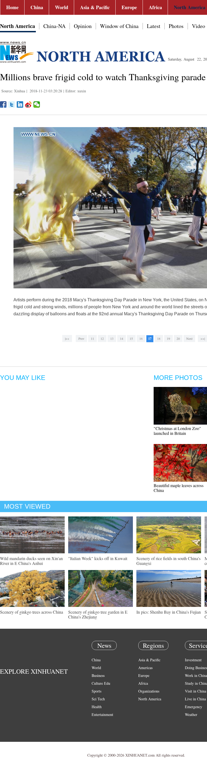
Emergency (193, 706)
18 (158, 338)
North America (17, 26)
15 (131, 338)
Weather (191, 714)
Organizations (148, 691)
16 (141, 338)
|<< (67, 338)
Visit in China (195, 691)
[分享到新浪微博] (28, 104)
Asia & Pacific (95, 7)
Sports (96, 691)
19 (168, 338)
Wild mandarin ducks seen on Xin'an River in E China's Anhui (31, 560)
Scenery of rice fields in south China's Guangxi (168, 560)
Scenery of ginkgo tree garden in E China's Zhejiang (97, 614)
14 (121, 338)
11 (92, 338)
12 (102, 338)
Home (12, 7)
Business (98, 675)
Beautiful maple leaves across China (178, 488)
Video (198, 26)
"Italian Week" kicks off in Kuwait (97, 558)
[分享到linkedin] (20, 104)
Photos (176, 26)
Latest (153, 26)
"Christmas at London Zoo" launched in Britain (177, 430)
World (61, 7)
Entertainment (102, 714)
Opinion (83, 26)
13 (111, 338)
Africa (155, 7)
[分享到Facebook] (3, 104)
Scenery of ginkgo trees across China (31, 612)
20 (178, 338)
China (36, 7)
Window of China (119, 26)
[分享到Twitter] (11, 104)
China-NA (54, 26)
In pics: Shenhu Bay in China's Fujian (168, 612)
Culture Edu (101, 683)
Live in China (195, 698)
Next (189, 338)
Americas (145, 667)
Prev (81, 338)
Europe (129, 7)
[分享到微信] (36, 104)
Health (97, 706)
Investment (193, 659)
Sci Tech (98, 698)
